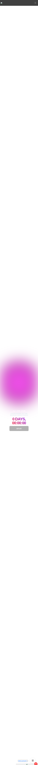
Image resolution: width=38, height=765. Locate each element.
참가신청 (19, 428)
